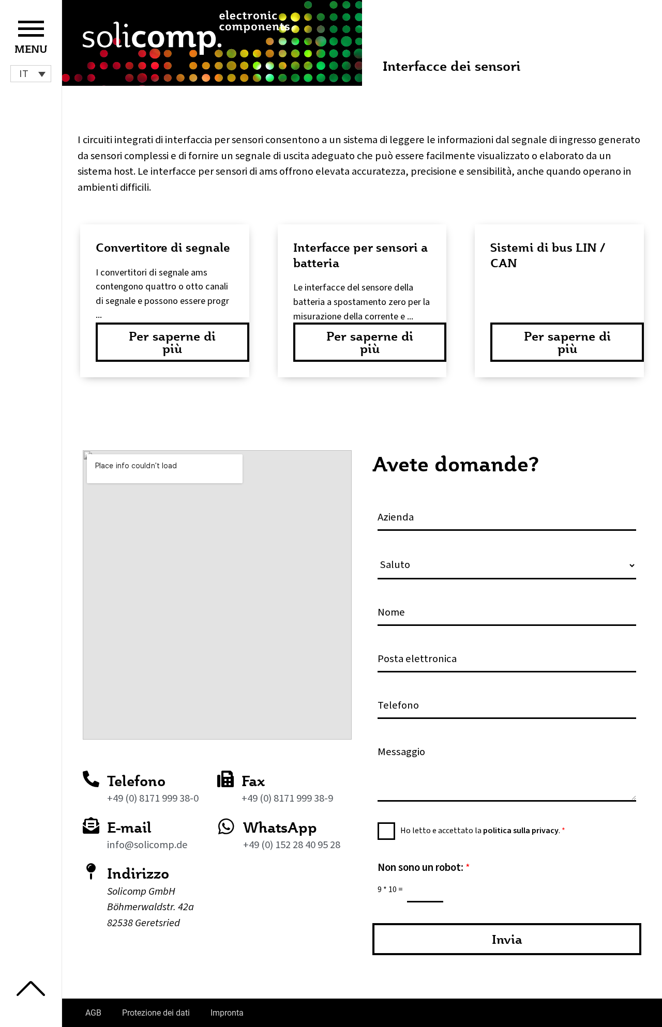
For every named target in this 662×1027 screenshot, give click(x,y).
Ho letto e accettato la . (482, 830)
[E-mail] (91, 825)
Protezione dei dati (156, 1013)
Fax (253, 781)
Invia (507, 939)
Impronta (227, 1013)
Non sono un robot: (424, 868)
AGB (93, 1013)
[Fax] (225, 779)
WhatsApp (280, 827)
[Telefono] (91, 779)
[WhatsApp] (226, 826)
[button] (30, 73)
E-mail (129, 827)
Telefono (136, 781)
